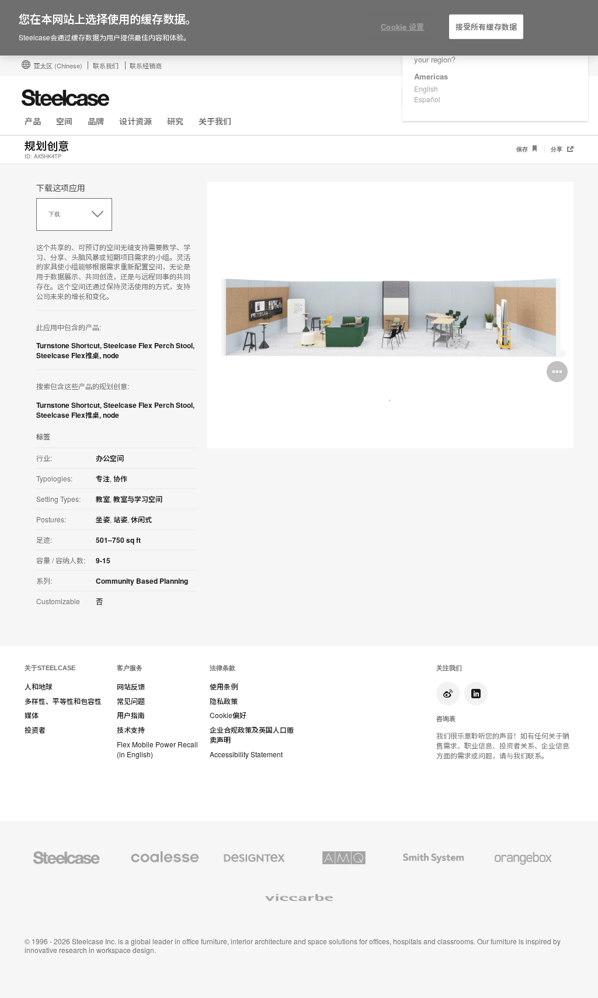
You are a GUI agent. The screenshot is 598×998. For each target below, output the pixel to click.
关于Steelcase (50, 667)
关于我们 (215, 121)
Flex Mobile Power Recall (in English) (157, 749)
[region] (299, 28)
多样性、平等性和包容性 (63, 701)
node (111, 355)
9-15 (103, 560)
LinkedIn (476, 693)
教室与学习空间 (137, 499)
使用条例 (224, 686)
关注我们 (449, 667)
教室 (103, 499)
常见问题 (131, 701)
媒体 (32, 715)
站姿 (120, 519)
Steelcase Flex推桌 (67, 355)
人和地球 (39, 686)
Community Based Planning (142, 581)
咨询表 (446, 718)
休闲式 (141, 519)
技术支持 (131, 729)
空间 (64, 121)
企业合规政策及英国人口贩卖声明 (252, 734)
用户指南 (131, 715)
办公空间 (110, 458)
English (426, 88)
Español (427, 99)
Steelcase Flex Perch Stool (148, 345)
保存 (523, 149)
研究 (175, 121)
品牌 (96, 121)
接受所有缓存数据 (486, 26)
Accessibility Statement (246, 754)
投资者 (35, 729)
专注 (103, 478)
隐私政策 (224, 701)
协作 (120, 478)
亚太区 (57, 65)
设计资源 (135, 121)
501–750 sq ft (118, 540)
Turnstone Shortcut (68, 345)
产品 (33, 121)
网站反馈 (131, 686)
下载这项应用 (60, 187)
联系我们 (106, 65)
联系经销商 (146, 65)
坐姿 (103, 519)
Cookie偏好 (228, 715)
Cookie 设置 (402, 26)
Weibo (448, 693)
